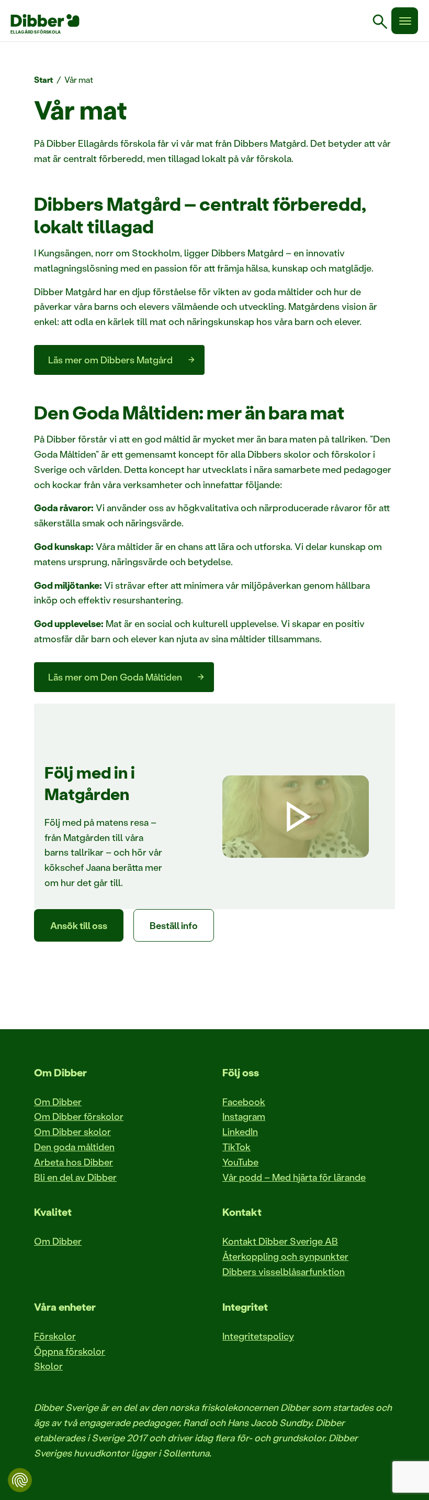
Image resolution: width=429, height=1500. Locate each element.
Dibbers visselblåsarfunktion (283, 1271)
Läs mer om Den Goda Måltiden (115, 677)
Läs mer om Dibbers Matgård (110, 359)
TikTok (236, 1146)
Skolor (48, 1365)
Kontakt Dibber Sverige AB (280, 1241)
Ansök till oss (78, 925)
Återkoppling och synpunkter (285, 1256)
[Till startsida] (45, 20)
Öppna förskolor (69, 1351)
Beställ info (174, 925)
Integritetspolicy (258, 1336)
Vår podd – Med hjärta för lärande (294, 1177)
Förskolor (55, 1336)
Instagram (243, 1116)
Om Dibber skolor (72, 1131)
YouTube (240, 1162)
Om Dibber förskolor (78, 1116)
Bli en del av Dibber (75, 1177)
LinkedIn (240, 1131)
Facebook (243, 1101)
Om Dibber (58, 1101)
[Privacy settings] (20, 1480)
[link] (384, 23)
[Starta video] (295, 817)
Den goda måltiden (74, 1146)
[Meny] (404, 20)
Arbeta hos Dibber (73, 1162)
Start (43, 79)
